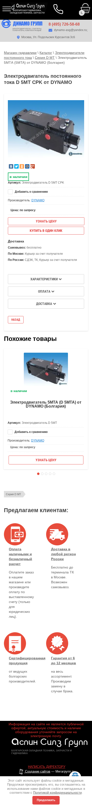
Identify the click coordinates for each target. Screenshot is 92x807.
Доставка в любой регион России (63, 554)
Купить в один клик (46, 231)
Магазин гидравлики (20, 53)
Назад (15, 319)
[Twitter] (16, 166)
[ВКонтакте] (11, 166)
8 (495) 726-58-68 (64, 24)
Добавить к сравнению (31, 191)
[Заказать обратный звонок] (59, 10)
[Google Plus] (32, 166)
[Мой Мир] (27, 166)
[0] (56, 5)
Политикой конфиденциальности (57, 792)
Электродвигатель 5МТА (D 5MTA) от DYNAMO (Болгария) (45, 404)
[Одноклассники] (22, 166)
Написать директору (46, 767)
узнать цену (46, 221)
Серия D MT (13, 494)
